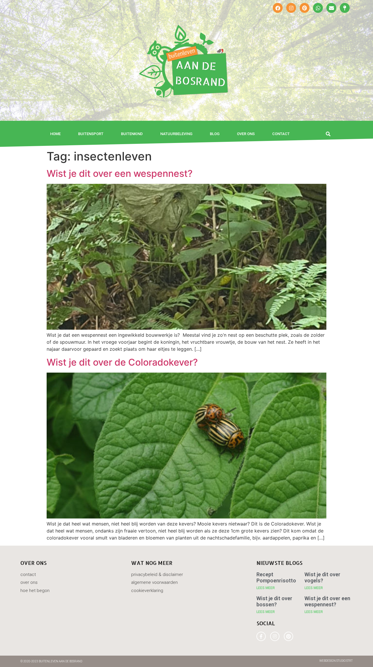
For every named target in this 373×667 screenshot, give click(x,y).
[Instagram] (291, 8)
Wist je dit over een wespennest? (120, 173)
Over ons (246, 134)
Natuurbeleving (176, 134)
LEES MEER (265, 588)
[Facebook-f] (261, 636)
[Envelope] (331, 8)
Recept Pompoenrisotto (276, 577)
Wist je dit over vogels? (322, 577)
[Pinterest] (304, 8)
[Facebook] (278, 8)
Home (55, 134)
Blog (214, 134)
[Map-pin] (345, 8)
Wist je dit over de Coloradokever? (122, 362)
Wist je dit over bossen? (274, 601)
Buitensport (90, 134)
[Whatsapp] (318, 8)
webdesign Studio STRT (336, 660)
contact (281, 134)
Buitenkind (132, 134)
